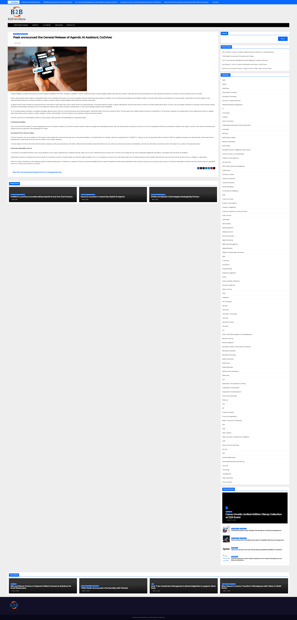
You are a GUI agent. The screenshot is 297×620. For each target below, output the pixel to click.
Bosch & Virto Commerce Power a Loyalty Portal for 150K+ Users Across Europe (246, 68)
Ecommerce (225, 264)
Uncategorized (226, 474)
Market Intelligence (228, 342)
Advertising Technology (229, 96)
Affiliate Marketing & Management (232, 104)
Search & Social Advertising (230, 445)
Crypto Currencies (227, 199)
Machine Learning (227, 338)
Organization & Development (230, 387)
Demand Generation (228, 236)
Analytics (225, 117)
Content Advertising (228, 182)
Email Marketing (227, 269)
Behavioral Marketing (228, 141)
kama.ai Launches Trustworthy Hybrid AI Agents (103, 197)
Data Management (227, 228)
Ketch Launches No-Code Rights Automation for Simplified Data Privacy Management (257, 540)
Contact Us (70, 25)
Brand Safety (226, 145)
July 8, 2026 (15, 590)
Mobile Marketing (227, 367)
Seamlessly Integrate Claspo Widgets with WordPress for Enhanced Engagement (256, 530)
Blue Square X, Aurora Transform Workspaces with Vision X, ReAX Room (244, 64)
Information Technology (229, 314)
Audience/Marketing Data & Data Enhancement (236, 125)
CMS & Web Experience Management (233, 166)
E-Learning (225, 260)
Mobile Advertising (227, 359)
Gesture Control (227, 289)
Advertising (225, 88)
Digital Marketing (227, 248)
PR (223, 408)
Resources (59, 25)
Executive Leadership (228, 285)
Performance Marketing (229, 396)
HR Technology (227, 301)
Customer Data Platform (229, 203)
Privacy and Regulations (229, 416)
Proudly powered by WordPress (140, 617)
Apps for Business (227, 121)
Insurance (225, 318)
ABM (223, 80)
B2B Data (225, 133)
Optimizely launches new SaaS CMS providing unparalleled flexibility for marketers (256, 549)
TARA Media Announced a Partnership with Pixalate (238, 56)
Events (224, 277)
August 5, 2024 (231, 520)
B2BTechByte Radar (21, 25)
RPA (223, 424)
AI (223, 109)
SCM (223, 441)
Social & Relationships (228, 457)
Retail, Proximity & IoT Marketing (232, 420)
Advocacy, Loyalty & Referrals (231, 100)
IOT (223, 330)
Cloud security (226, 162)
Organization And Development (231, 392)
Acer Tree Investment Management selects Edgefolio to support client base (245, 60)
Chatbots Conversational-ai (18, 194)
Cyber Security (226, 215)
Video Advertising (227, 478)
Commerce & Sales (228, 174)
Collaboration (226, 170)
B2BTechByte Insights (228, 137)
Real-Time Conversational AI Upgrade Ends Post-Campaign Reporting (37, 172)
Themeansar (161, 617)
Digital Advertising (227, 240)
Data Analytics (226, 223)
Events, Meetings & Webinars (231, 281)
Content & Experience (228, 178)
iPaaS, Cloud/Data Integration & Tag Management (237, 334)
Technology (225, 469)
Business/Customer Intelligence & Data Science (236, 150)
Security (224, 449)
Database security (227, 232)
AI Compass (47, 25)
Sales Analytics (226, 433)
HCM (223, 293)
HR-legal (225, 305)
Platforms (225, 400)
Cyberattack (226, 219)
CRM (223, 195)
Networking (225, 375)
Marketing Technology (229, 355)
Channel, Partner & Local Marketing (233, 154)
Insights (35, 25)
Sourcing (225, 465)
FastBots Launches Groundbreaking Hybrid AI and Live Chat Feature (41, 197)
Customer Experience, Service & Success (234, 211)
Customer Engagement (229, 207)
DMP (223, 256)
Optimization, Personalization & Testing (234, 383)
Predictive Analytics (228, 412)
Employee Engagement (229, 273)
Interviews (225, 326)
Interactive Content (228, 322)
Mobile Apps (226, 363)
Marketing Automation (229, 351)
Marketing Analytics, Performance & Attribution (236, 346)
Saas (223, 428)
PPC (223, 404)
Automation (225, 129)
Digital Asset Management (230, 244)
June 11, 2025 (86, 590)
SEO (223, 453)
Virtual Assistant (227, 482)
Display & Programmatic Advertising (233, 252)
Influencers (225, 310)
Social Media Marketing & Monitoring (233, 461)
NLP (223, 379)
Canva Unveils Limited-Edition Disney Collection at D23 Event (254, 516)
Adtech (224, 84)
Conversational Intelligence (230, 191)
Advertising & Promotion (229, 92)
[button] (285, 25)
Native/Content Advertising (230, 371)
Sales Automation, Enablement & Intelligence (235, 437)
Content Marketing (227, 187)
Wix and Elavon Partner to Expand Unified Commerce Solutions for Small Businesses (248, 52)
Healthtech (225, 297)
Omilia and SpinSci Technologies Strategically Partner (175, 197)
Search (224, 33)
